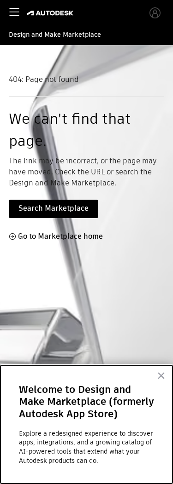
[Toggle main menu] (14, 11)
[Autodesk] (51, 13)
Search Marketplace (53, 208)
